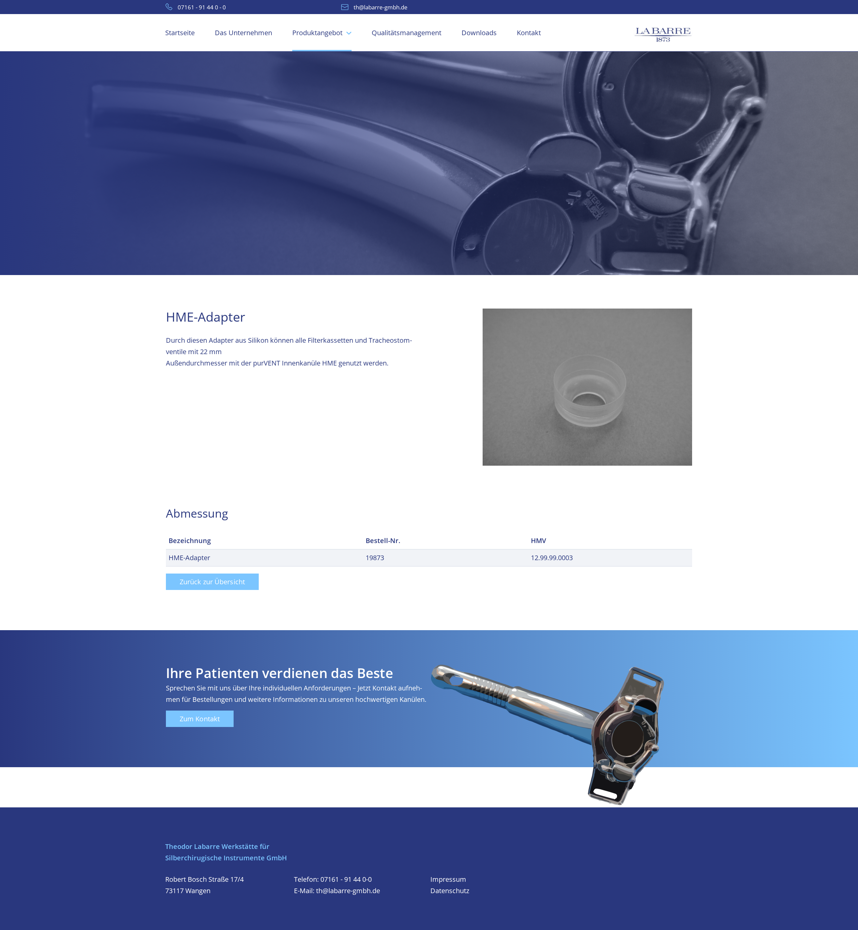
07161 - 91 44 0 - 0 (202, 7)
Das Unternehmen (243, 32)
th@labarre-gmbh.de (381, 7)
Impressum (448, 879)
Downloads (479, 32)
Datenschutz (449, 890)
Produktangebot (317, 32)
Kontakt (529, 32)
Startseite (180, 32)
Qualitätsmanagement (406, 32)
